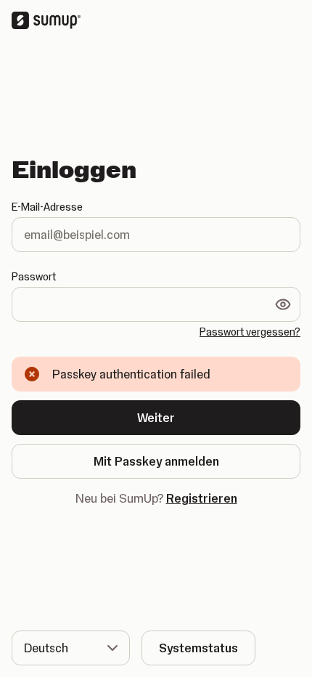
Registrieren (201, 498)
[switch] (283, 304)
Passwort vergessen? (250, 331)
